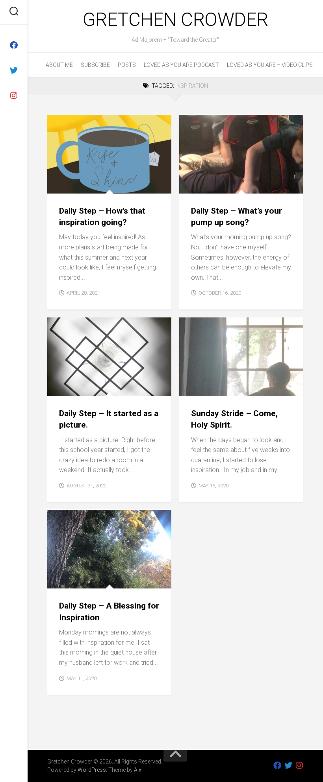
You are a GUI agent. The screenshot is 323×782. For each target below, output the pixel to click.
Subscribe (95, 65)
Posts (127, 65)
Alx (137, 770)
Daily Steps (69, 185)
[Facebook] (14, 45)
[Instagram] (14, 96)
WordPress (92, 770)
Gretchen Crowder (175, 19)
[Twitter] (14, 70)
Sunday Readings (230, 387)
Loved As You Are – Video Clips (270, 65)
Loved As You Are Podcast (181, 65)
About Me (59, 65)
